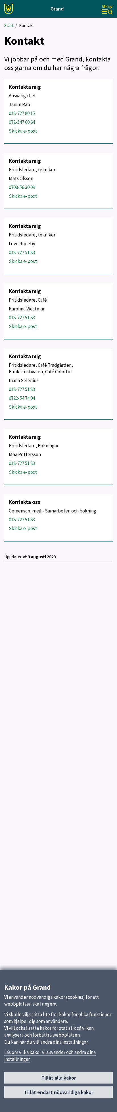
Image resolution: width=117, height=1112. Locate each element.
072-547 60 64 (22, 122)
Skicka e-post (23, 131)
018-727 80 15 (22, 113)
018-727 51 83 (22, 252)
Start (9, 25)
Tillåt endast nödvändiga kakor (58, 1092)
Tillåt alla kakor (58, 1077)
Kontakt (26, 25)
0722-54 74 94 (22, 398)
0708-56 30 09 (22, 187)
